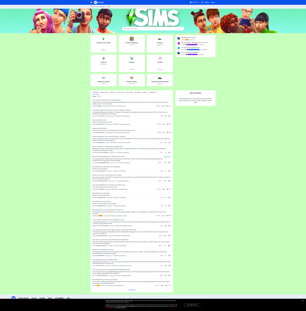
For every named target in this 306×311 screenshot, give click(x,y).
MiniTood (95, 255)
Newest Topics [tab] (104, 92)
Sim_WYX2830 (96, 275)
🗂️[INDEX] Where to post (188, 37)
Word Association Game (99, 120)
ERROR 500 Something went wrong (103, 249)
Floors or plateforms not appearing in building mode (107, 146)
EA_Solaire (183, 49)
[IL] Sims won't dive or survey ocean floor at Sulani (107, 175)
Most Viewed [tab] (130, 92)
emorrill (94, 285)
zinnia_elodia (96, 265)
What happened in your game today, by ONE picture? (108, 210)
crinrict (183, 39)
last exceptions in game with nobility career (105, 259)
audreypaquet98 (97, 152)
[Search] (202, 2)
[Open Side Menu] (91, 2)
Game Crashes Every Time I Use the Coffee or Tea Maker (109, 136)
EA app (34, 298)
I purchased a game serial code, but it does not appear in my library (112, 110)
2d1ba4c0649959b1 (97, 225)
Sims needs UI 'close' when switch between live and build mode (110, 240)
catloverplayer (96, 189)
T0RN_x (94, 245)
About (50, 298)
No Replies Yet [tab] (152, 92)
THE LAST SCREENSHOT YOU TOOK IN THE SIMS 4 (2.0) (109, 185)
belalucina (95, 106)
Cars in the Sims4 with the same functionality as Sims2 (108, 220)
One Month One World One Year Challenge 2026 (107, 100)
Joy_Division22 (96, 162)
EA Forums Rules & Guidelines (189, 52)
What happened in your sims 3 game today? (105, 279)
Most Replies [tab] (138, 92)
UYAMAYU (95, 235)
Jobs (68, 298)
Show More (132, 290)
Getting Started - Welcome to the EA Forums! (194, 42)
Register (207, 2)
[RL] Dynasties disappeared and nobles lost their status (109, 156)
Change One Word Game (100, 128)
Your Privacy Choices (192, 304)
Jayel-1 (94, 124)
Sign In (213, 2)
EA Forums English (101, 6)
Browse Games (24, 298)
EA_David (183, 44)
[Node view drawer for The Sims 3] (103, 69)
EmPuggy (95, 181)
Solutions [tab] (144, 92)
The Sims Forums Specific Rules (190, 47)
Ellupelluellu (95, 215)
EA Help (42, 298)
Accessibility (59, 298)
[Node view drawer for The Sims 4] (160, 50)
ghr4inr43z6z (96, 116)
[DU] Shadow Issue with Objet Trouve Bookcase (106, 167)
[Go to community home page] (99, 2)
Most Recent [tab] (96, 92)
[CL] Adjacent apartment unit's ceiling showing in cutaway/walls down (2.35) (114, 230)
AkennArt (95, 142)
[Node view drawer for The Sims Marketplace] (132, 50)
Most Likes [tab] (112, 92)
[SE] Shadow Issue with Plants (101, 193)
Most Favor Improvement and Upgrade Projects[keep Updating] (111, 269)
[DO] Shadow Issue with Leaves (102, 201)
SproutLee (95, 171)
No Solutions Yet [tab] (121, 92)
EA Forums (92, 6)
